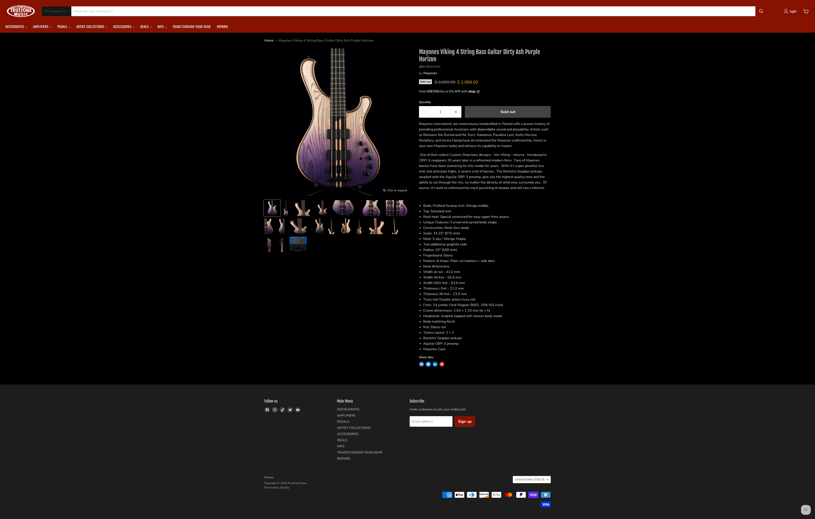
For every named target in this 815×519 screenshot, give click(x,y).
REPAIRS (222, 26)
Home (269, 40)
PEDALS (62, 26)
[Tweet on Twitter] (428, 364)
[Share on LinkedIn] (435, 364)
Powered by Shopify (276, 488)
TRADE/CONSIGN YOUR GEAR (192, 26)
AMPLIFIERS (41, 26)
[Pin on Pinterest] (441, 364)
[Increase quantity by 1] (456, 112)
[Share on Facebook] (421, 364)
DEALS (144, 26)
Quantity (425, 102)
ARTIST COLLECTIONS (90, 26)
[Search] (761, 11)
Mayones (430, 73)
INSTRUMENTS (15, 26)
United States (529, 479)
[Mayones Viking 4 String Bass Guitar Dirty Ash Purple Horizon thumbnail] (272, 208)
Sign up (465, 421)
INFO (160, 26)
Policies (269, 477)
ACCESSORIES (122, 26)
